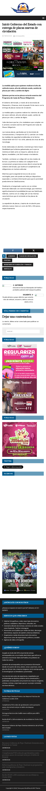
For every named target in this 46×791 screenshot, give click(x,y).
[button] (42, 18)
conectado (23, 321)
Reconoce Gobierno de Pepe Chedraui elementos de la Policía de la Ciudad (22, 726)
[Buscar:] (23, 331)
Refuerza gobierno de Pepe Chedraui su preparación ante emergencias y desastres (22, 766)
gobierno (11, 256)
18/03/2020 (8, 36)
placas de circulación (27, 256)
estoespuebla (19, 36)
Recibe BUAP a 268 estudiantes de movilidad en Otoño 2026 (22, 719)
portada (7, 260)
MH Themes (36, 788)
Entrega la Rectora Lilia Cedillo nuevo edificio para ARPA (21, 713)
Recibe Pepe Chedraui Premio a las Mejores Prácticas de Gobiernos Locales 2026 (21, 697)
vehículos (8, 269)
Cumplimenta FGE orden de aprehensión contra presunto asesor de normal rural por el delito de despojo (21, 706)
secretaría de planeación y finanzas (17, 264)
